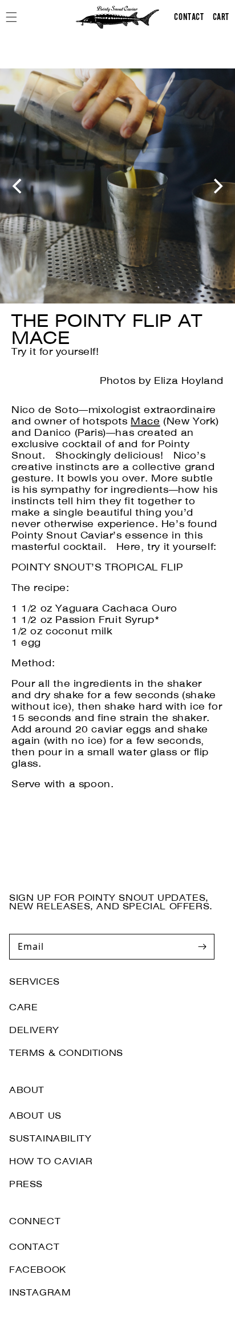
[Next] (216, 186)
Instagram (40, 1293)
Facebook (37, 1270)
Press (26, 1184)
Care (23, 1007)
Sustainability (50, 1139)
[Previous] (18, 186)
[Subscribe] (201, 946)
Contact (34, 1247)
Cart (221, 16)
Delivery (34, 1030)
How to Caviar (51, 1161)
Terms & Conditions (66, 1053)
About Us (35, 1116)
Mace (145, 421)
